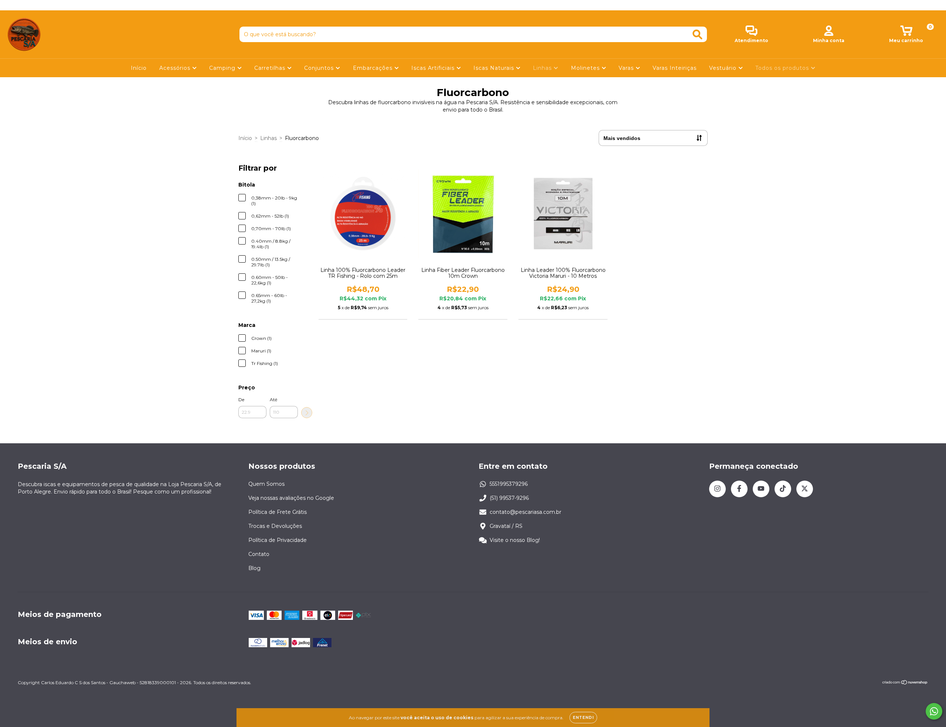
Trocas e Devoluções (275, 526)
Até (273, 399)
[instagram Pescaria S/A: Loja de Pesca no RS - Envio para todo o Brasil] (11, 5)
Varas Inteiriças (675, 68)
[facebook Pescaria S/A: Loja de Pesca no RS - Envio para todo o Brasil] (22, 5)
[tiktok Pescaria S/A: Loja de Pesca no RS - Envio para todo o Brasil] (44, 5)
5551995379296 (509, 484)
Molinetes (586, 68)
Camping (223, 68)
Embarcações (373, 68)
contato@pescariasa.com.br (525, 512)
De (241, 399)
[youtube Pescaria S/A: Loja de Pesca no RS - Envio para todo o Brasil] (33, 5)
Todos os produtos (783, 68)
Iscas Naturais (494, 68)
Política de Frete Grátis (277, 512)
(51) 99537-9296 (509, 498)
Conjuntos (320, 68)
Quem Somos (266, 484)
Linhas (543, 68)
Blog (254, 568)
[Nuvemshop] (905, 683)
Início (139, 68)
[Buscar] (697, 34)
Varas (627, 68)
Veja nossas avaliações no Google (291, 498)
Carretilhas (270, 68)
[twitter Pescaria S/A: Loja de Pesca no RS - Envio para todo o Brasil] (55, 5)
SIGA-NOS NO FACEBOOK (473, 5)
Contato (258, 554)
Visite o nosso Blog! (515, 540)
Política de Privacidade (277, 540)
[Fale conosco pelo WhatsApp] (934, 711)
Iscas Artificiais (433, 68)
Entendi (583, 717)
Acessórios (175, 68)
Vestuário (723, 68)
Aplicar (306, 412)
